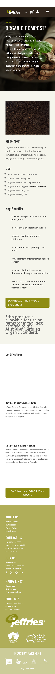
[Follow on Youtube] (22, 572)
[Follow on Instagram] (16, 572)
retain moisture (38, 186)
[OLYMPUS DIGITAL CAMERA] (28, 134)
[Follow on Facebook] (6, 572)
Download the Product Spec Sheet (24, 302)
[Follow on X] (11, 572)
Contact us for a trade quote (27, 492)
